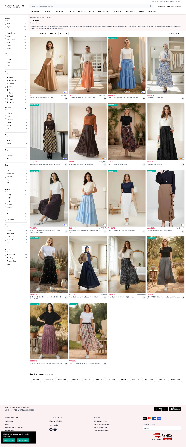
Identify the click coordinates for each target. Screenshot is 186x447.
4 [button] (105, 158)
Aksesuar (151, 11)
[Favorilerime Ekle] (66, 98)
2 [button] (144, 92)
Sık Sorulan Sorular (101, 421)
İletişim (7, 424)
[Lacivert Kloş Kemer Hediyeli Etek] (88, 264)
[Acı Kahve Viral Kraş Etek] (88, 131)
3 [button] (66, 92)
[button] (151, 6)
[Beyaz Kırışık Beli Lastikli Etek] (127, 198)
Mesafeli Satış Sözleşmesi (14, 427)
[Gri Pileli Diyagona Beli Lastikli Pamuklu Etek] (165, 264)
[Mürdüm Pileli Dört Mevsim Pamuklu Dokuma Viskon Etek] (49, 198)
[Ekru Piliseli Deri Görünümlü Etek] (88, 65)
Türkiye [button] (146, 428)
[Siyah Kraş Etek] (165, 131)
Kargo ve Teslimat (100, 427)
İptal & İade (173, 1)
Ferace (80, 11)
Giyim (91, 11)
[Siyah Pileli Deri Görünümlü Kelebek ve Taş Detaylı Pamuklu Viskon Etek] (49, 264)
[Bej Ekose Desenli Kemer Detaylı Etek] (49, 131)
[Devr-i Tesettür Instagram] (55, 429)
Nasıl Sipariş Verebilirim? (102, 424)
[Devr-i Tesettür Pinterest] (51, 429)
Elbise (47, 11)
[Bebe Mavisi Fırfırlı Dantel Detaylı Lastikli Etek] (88, 198)
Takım (71, 11)
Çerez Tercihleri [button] (9, 440)
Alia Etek (48, 17)
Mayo (141, 11)
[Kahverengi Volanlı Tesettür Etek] (165, 198)
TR (180, 1)
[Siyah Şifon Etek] (127, 131)
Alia (43, 17)
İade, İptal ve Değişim (101, 430)
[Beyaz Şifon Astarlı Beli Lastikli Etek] (88, 331)
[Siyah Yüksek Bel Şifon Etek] (127, 264)
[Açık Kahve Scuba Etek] (49, 65)
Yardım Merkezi (164, 1)
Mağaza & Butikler (55, 421)
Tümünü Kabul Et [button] (23, 440)
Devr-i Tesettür (34, 17)
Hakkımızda (155, 1)
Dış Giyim (116, 11)
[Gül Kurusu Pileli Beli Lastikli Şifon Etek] (49, 331)
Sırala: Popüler (175, 33)
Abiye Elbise (58, 11)
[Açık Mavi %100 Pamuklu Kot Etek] (127, 65)
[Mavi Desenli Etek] (165, 65)
